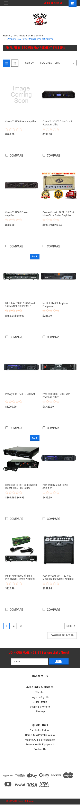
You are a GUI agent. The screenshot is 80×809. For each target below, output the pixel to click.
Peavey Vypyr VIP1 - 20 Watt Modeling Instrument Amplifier (58, 577)
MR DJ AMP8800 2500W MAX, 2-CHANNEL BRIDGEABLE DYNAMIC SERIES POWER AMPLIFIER (20, 305)
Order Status (40, 702)
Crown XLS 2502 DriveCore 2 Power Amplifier (57, 123)
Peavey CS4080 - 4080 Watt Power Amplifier (56, 396)
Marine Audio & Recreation (40, 739)
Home (6, 35)
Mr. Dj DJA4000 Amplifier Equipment (55, 305)
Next (69, 625)
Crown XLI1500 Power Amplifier (16, 214)
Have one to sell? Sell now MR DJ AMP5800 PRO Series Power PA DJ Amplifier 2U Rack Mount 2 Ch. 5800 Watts (21, 486)
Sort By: (29, 62)
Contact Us (40, 749)
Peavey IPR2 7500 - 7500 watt (20, 394)
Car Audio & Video (40, 730)
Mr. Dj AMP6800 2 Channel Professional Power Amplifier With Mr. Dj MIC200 (20, 577)
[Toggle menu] (5, 5)
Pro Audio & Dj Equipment (28, 35)
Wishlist (40, 692)
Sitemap (40, 711)
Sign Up (58, 2)
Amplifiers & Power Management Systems (30, 39)
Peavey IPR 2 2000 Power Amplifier (56, 486)
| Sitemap (29, 801)
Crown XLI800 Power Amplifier (21, 121)
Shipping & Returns (40, 706)
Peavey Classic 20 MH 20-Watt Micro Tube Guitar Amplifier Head (58, 214)
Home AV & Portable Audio (40, 735)
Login (47, 2)
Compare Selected (62, 635)
